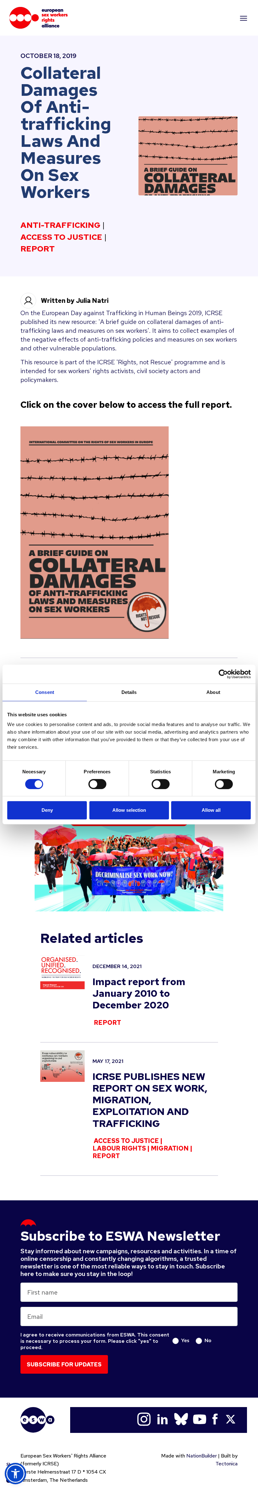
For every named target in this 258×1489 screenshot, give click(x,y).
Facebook (215, 1419)
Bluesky (181, 1419)
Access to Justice (61, 237)
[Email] (13, 1416)
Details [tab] (129, 692)
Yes (185, 1340)
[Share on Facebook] (13, 1447)
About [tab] (213, 692)
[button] (15, 1473)
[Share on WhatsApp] (13, 1463)
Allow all (211, 810)
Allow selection (129, 810)
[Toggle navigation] (243, 18)
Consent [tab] (44, 692)
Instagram (144, 1419)
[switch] (97, 784)
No (208, 1340)
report (37, 249)
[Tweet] (13, 1431)
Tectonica (227, 1463)
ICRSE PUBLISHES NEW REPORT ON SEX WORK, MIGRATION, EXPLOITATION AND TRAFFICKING (150, 1100)
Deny (47, 810)
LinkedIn (162, 1419)
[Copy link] (13, 1400)
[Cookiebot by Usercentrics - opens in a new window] (223, 674)
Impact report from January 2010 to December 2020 (139, 993)
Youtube (200, 1419)
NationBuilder (201, 1455)
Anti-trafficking (60, 225)
